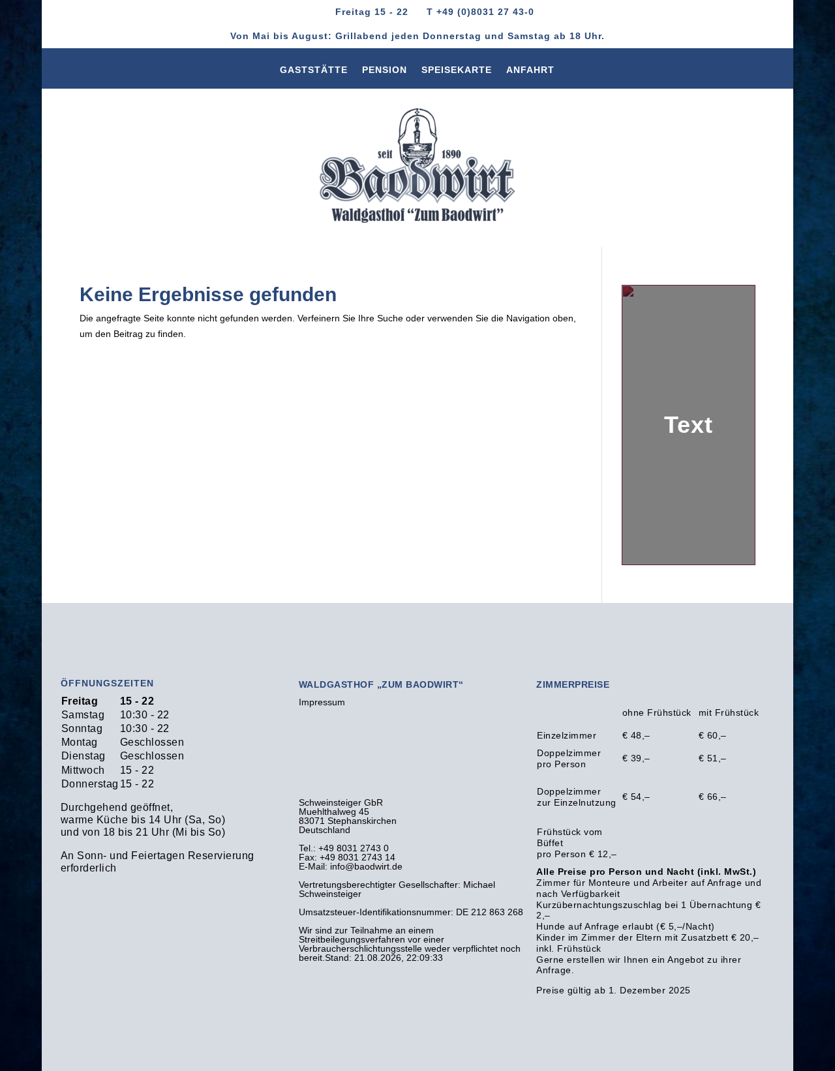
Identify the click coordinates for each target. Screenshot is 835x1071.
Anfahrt (530, 72)
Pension (384, 72)
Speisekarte (456, 72)
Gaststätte (314, 72)
